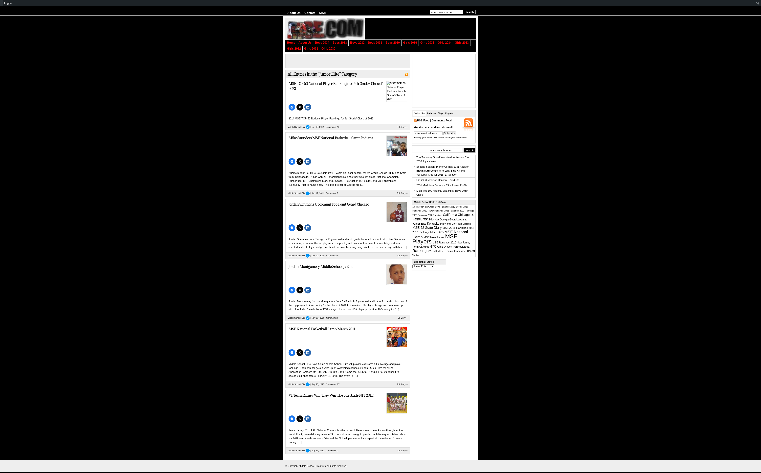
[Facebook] (292, 107)
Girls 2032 (294, 48)
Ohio (440, 246)
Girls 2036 (410, 42)
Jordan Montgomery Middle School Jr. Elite (321, 266)
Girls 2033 (462, 42)
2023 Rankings (419, 215)
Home (291, 42)
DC (472, 215)
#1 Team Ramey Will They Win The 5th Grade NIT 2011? (331, 395)
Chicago (464, 214)
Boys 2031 (375, 42)
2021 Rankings (451, 211)
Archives (431, 113)
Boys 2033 (340, 42)
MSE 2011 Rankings (455, 227)
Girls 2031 (311, 48)
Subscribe (419, 113)
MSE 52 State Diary (427, 228)
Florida (434, 219)
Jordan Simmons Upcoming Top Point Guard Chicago (329, 204)
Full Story (401, 127)
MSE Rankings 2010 (444, 242)
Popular (449, 113)
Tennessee (460, 251)
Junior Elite (419, 223)
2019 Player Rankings (433, 211)
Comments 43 (332, 127)
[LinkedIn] (307, 107)
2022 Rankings (467, 211)
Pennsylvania (461, 246)
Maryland (445, 223)
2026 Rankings (435, 215)
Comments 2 (332, 450)
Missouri (467, 224)
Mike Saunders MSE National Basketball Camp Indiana (331, 138)
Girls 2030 (328, 48)
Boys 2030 (392, 42)
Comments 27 (332, 384)
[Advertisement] (427, 29)
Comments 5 (332, 193)
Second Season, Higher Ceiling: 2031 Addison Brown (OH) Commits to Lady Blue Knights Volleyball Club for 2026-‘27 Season (442, 170)
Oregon (448, 246)
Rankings (420, 251)
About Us (293, 12)
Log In (8, 3)
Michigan (456, 223)
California (450, 215)
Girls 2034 (444, 42)
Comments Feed (442, 120)
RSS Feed (423, 120)
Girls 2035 (427, 42)
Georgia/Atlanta (458, 219)
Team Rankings (437, 251)
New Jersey (463, 242)
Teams (449, 251)
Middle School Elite (299, 127)
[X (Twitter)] (299, 107)
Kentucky (433, 223)
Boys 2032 (357, 42)
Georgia (444, 219)
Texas (471, 251)
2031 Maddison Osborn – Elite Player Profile (441, 185)
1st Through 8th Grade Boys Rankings (431, 207)
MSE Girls (437, 232)
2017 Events (456, 207)
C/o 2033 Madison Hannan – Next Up (437, 180)
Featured (420, 219)
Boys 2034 (322, 42)
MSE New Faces (434, 237)
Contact (309, 12)
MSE (322, 12)
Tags (440, 113)
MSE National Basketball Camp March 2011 (322, 329)
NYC (432, 246)
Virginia (415, 255)
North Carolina (420, 246)
